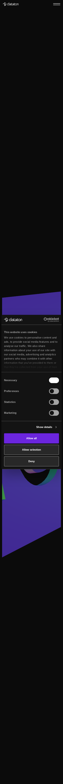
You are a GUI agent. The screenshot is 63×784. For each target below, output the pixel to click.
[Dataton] (11, 4)
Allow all (31, 438)
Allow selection (31, 449)
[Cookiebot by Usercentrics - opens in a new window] (44, 319)
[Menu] (56, 4)
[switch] (54, 391)
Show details (44, 427)
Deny (31, 461)
